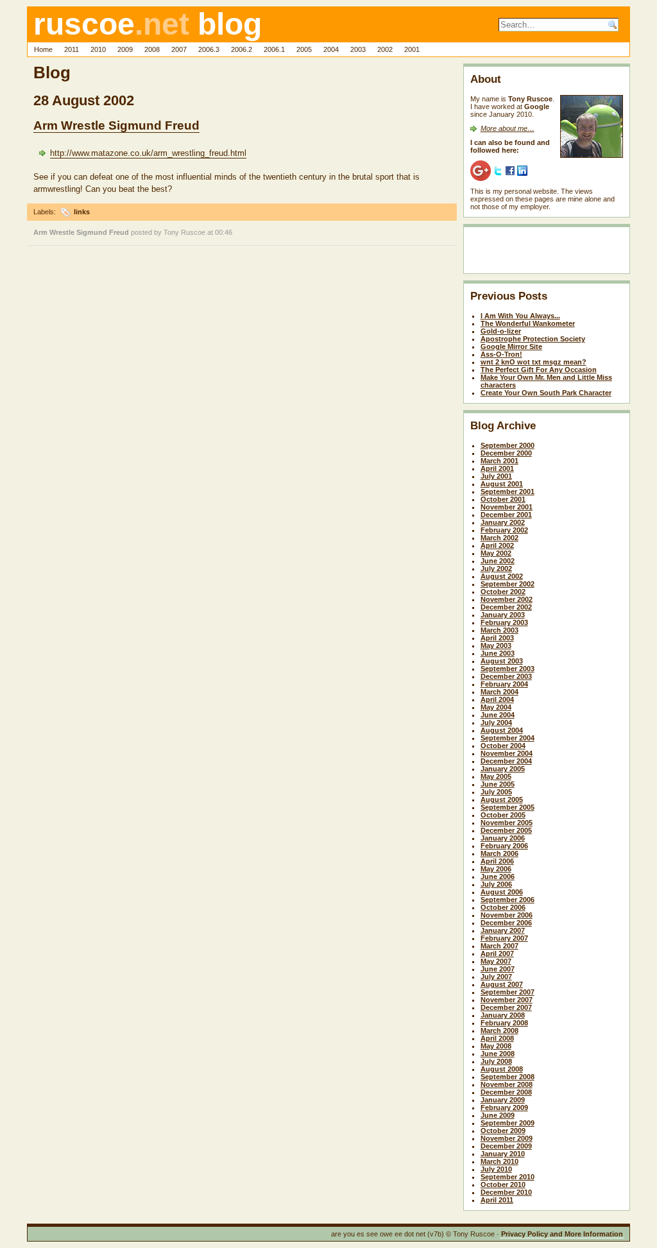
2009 (125, 49)
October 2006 (503, 907)
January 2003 (503, 615)
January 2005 (503, 769)
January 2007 (503, 930)
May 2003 (496, 645)
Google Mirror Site (511, 346)
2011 (71, 49)
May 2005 (496, 776)
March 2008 (499, 1030)
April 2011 (497, 1200)
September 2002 (507, 584)
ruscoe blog (147, 24)
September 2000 (507, 445)
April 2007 (497, 953)
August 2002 (502, 576)
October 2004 (503, 745)
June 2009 (498, 1115)
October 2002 (503, 591)
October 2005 (503, 815)
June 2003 (498, 653)
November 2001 (507, 507)
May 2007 (496, 961)
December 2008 (506, 1092)
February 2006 (504, 846)
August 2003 (502, 661)
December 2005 (506, 830)
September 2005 (507, 807)
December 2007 (506, 1007)
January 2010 (503, 1154)
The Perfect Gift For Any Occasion (539, 369)
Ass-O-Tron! (501, 354)
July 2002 (496, 568)
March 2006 (499, 853)
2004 (331, 49)
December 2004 (506, 761)
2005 (304, 49)
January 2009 (503, 1100)
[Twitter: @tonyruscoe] (498, 170)
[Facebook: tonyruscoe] (510, 170)
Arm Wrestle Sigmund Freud (116, 125)
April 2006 (497, 861)
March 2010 (499, 1161)
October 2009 (503, 1130)
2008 (152, 49)
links (82, 212)
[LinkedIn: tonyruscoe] (522, 170)
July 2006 (496, 884)
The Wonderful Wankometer (528, 323)
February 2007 (504, 938)
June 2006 (498, 876)
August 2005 (502, 799)
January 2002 (503, 522)
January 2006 (503, 838)
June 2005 (498, 784)
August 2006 (502, 892)
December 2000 (506, 453)
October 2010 (503, 1184)
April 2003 (497, 638)
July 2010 (496, 1169)
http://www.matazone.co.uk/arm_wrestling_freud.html (148, 153)
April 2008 (497, 1038)
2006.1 (274, 49)
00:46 (223, 232)
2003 (358, 49)
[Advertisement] (545, 253)
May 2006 (496, 869)
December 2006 (506, 923)
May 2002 (496, 553)
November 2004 (507, 753)
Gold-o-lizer (501, 331)
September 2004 (507, 738)
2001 (412, 49)
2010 (98, 49)
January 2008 (503, 1015)
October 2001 (503, 499)
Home (43, 49)
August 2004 (502, 730)
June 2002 (498, 561)
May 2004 (496, 707)
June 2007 (498, 969)
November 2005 (507, 822)
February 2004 (504, 684)
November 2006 (507, 915)
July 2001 (496, 476)
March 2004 (499, 692)
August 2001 (502, 484)
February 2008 (504, 1023)
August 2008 (502, 1069)
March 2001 (499, 461)
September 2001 (507, 491)
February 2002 (504, 530)
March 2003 (499, 630)
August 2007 (502, 984)
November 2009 (507, 1138)
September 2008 (507, 1077)
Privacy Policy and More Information (562, 1234)
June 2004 (498, 715)
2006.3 (208, 49)
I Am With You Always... (520, 316)
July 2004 (496, 722)
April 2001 (497, 468)
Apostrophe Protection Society (533, 339)
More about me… (507, 128)
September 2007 (507, 992)
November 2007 (507, 1000)
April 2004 (497, 699)
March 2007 (499, 946)
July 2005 (496, 792)
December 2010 (506, 1192)
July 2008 (496, 1061)
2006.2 (241, 49)
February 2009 (504, 1107)
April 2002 (497, 545)
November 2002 (507, 599)
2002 (385, 49)
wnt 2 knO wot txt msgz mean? (533, 362)
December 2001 (506, 514)
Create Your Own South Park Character (546, 393)
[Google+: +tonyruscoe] (480, 170)
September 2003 (507, 668)
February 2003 (504, 622)
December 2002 (506, 607)
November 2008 (507, 1084)
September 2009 (507, 1123)
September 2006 (507, 899)
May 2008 (496, 1046)
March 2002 (499, 538)
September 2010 (507, 1177)
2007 (179, 49)
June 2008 (498, 1053)
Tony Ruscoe (184, 232)
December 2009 (506, 1146)
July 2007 (496, 976)
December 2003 (506, 676)
